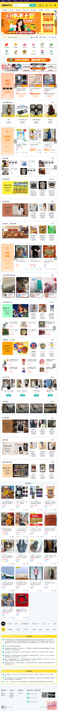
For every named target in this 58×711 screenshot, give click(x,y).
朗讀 (55, 11)
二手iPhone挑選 (11, 37)
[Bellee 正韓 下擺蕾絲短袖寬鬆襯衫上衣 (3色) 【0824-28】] (27, 381)
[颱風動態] (33, 65)
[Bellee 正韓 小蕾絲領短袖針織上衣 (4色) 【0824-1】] (27, 385)
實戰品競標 (51, 179)
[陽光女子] (24, 65)
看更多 (52, 102)
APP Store (51, 693)
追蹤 (9, 395)
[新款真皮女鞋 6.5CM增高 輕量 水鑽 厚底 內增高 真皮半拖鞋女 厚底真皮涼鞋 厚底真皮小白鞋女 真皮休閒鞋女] (6, 383)
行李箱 (40, 629)
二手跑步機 (9, 629)
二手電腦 (33, 629)
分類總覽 (4, 10)
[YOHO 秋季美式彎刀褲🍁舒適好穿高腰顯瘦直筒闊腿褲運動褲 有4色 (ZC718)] (41, 385)
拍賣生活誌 (25, 10)
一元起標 (9, 623)
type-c (43, 623)
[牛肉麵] (33, 69)
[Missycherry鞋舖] (9, 388)
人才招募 (20, 693)
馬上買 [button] (33, 239)
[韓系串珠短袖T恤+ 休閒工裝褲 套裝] (54, 381)
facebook (9, 707)
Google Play (51, 696)
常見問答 (12, 693)
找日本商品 (51, 302)
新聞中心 (3, 693)
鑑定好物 (18, 10)
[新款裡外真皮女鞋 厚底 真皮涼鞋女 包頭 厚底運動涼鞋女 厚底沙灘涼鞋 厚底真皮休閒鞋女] (13, 385)
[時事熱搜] (29, 60)
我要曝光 (7, 92)
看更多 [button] (7, 212)
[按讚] (13, 291)
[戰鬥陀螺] (52, 69)
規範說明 (10, 653)
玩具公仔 (47, 10)
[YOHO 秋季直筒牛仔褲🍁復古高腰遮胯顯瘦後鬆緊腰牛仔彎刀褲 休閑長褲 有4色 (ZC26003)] (34, 383)
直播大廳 (52, 401)
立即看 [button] (7, 190)
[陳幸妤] (43, 69)
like (23, 152)
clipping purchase (26, 152)
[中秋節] (52, 65)
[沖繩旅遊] (24, 69)
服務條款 (41, 707)
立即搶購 (21, 96)
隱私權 (45, 707)
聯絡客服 (12, 695)
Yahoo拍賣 (7, 5)
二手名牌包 (25, 629)
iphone (16, 623)
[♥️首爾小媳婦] (50, 388)
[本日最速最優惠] (52, 705)
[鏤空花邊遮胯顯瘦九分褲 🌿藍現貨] (48, 383)
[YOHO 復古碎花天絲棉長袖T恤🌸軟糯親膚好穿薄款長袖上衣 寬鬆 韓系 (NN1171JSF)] (41, 381)
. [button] (7, 234)
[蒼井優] (43, 65)
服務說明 (3, 695)
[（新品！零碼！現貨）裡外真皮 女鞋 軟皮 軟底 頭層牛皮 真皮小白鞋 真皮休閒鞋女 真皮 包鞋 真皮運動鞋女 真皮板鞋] (13, 381)
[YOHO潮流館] (36, 388)
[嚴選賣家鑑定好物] (29, 23)
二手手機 (18, 629)
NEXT (56, 114)
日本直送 (11, 10)
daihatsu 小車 (35, 623)
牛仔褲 (53, 629)
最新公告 (12, 697)
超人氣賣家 (33, 10)
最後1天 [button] (33, 194)
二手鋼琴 (47, 629)
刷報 (3, 623)
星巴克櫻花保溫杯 (25, 623)
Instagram (12, 707)
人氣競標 (40, 10)
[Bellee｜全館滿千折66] (23, 388)
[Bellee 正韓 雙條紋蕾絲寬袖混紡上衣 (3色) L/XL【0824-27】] (20, 383)
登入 (41, 5)
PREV (2, 114)
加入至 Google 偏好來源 (55, 14)
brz (49, 623)
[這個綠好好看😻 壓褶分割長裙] (54, 385)
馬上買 (52, 223)
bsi (4, 707)
